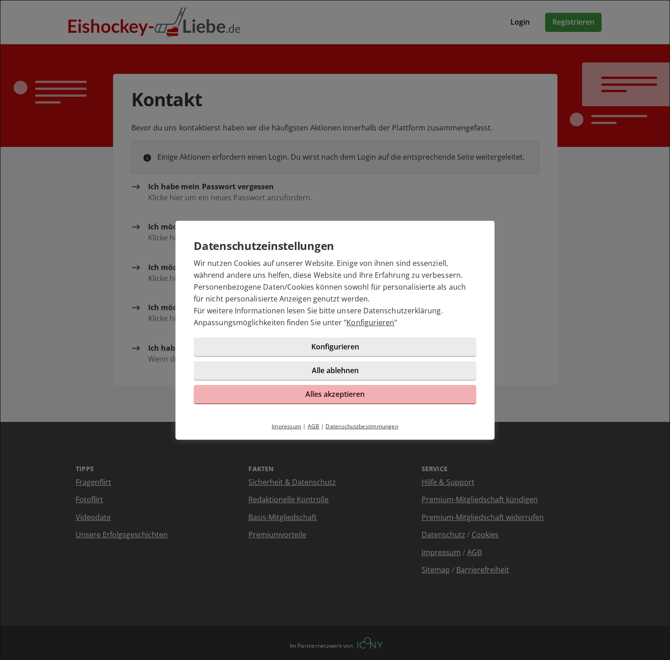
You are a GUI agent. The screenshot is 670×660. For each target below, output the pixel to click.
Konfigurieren (370, 322)
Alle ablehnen (335, 370)
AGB (314, 426)
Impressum (286, 426)
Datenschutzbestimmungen (361, 426)
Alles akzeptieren (335, 394)
